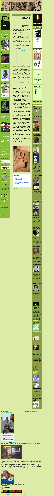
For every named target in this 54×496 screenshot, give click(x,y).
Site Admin (2, 191)
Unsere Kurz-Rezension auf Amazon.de (6, 487)
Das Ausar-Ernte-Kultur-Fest (36, 132)
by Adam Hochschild (4, 97)
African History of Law (4, 181)
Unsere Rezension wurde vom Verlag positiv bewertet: (12, 484)
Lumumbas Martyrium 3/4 (18, 179)
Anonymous (2, 186)
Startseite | (3, 494)
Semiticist (2, 205)
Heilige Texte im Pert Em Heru (5, 163)
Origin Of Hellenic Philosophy (37, 331)
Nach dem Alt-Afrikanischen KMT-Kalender (36, 77)
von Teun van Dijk (4, 151)
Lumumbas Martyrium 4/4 (18, 180)
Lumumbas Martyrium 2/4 (18, 178)
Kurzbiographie (3, 50)
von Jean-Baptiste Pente (5, 142)
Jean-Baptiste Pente (25, 21)
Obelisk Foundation (35, 320)
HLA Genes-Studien (35, 330)
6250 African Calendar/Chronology (12, 494)
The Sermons (3, 64)
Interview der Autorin (3, 488)
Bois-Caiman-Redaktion (4, 37)
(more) (1, 204)
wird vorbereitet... (35, 244)
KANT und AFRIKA (35, 373)
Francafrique (34, 407)
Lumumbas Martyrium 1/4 (18, 177)
